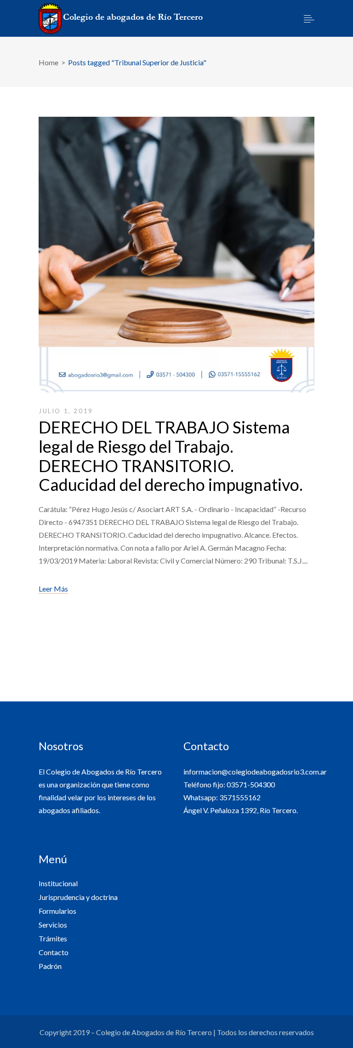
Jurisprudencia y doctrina (78, 897)
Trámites (53, 938)
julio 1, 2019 (66, 411)
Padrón (50, 966)
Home (48, 62)
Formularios (57, 910)
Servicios (53, 924)
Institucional (58, 883)
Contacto (53, 952)
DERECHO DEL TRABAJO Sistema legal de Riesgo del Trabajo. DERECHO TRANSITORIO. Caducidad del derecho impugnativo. (171, 456)
